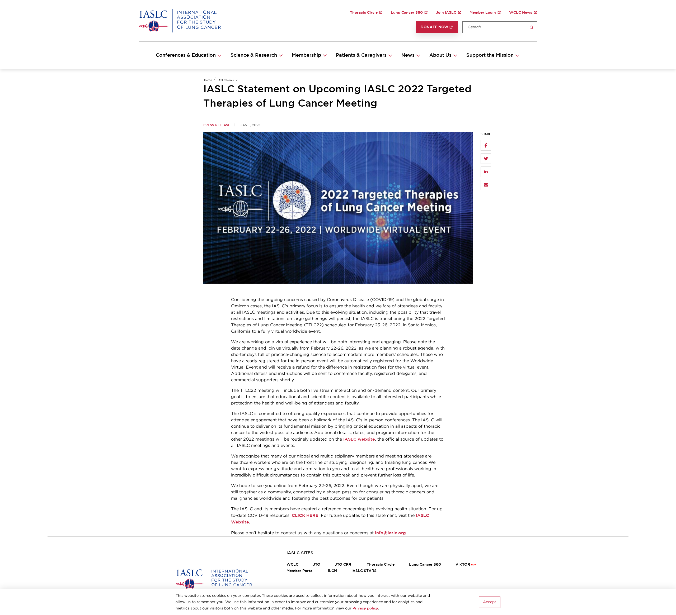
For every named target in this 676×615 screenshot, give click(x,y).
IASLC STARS (364, 571)
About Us (440, 55)
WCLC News (520, 13)
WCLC (292, 564)
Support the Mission (490, 55)
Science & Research (254, 55)
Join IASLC (446, 13)
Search (531, 27)
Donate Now (434, 27)
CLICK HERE (305, 515)
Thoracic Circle (364, 13)
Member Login (483, 13)
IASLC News (226, 80)
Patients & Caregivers (361, 55)
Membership (306, 55)
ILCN (332, 571)
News (408, 55)
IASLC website (359, 439)
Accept (489, 602)
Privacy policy (365, 608)
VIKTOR (463, 564)
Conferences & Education (186, 55)
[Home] (180, 20)
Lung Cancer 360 (407, 13)
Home (208, 80)
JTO (316, 564)
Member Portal (300, 571)
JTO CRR (343, 564)
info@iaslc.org (390, 533)
